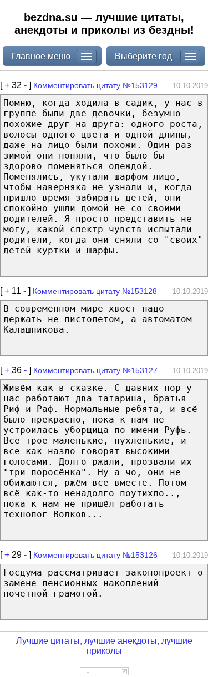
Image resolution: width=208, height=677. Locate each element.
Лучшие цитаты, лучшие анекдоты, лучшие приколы (104, 645)
